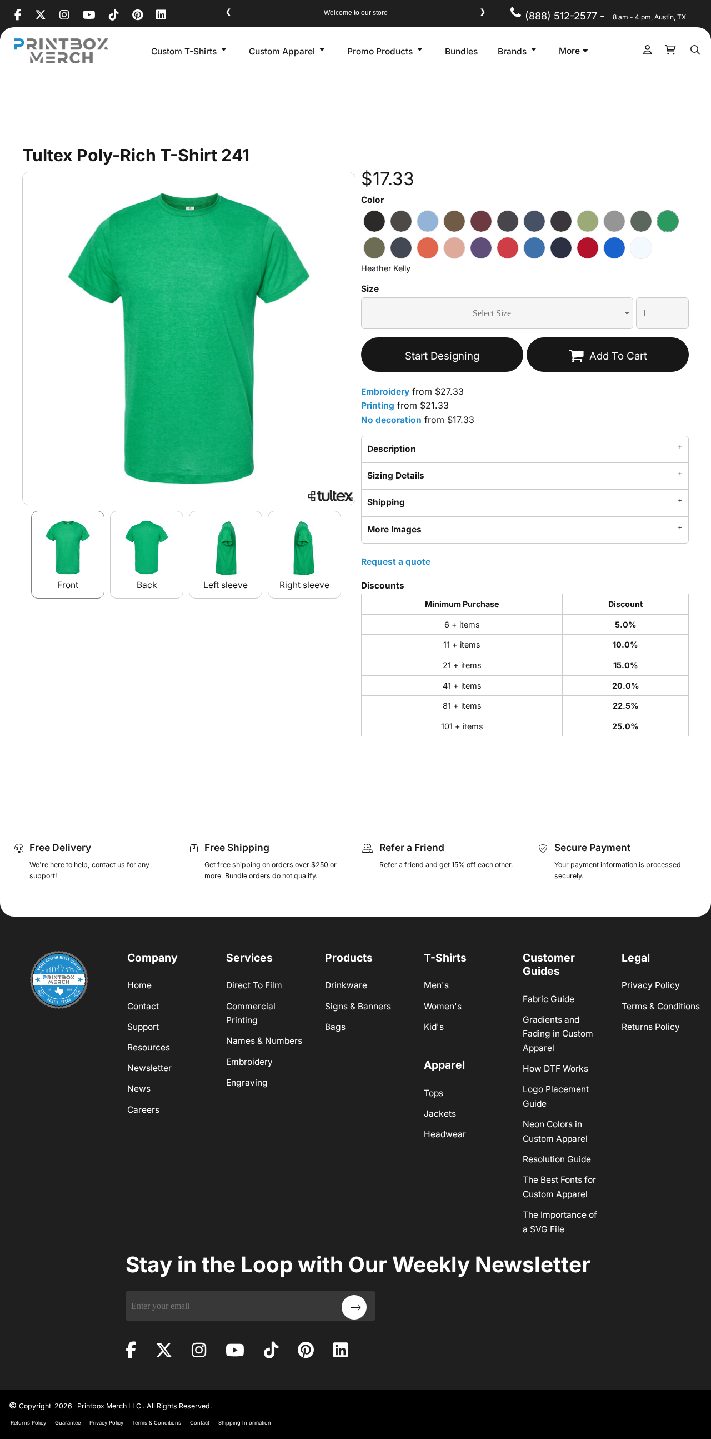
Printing (377, 405)
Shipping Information (244, 1423)
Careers (143, 1109)
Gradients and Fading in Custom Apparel (558, 1033)
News (139, 1088)
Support (143, 1027)
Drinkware (346, 985)
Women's (443, 1006)
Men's (436, 985)
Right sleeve (304, 585)
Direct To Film (254, 985)
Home (139, 985)
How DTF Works (555, 1068)
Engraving (247, 1082)
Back (147, 585)
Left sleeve (225, 585)
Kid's (434, 1027)
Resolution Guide (557, 1159)
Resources (148, 1047)
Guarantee (68, 1423)
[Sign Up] (354, 1307)
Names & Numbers (264, 1040)
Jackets (440, 1113)
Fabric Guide (548, 999)
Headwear (445, 1134)
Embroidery (385, 391)
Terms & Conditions (661, 1006)
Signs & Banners (358, 1006)
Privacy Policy (651, 985)
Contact (143, 1006)
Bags (335, 1027)
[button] (190, 50)
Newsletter (149, 1068)
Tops (433, 1093)
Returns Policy (651, 1027)
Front (67, 585)
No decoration (391, 420)
